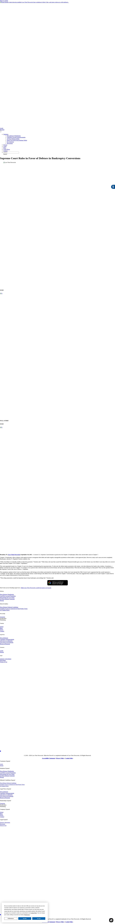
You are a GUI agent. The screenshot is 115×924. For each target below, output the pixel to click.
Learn (4, 146)
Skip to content (4, 0)
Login (1, 650)
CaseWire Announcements (7, 639)
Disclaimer (3, 660)
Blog (4, 148)
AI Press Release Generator (7, 599)
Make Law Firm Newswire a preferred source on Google (36, 587)
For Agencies (10, 142)
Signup (2, 652)
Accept (38, 918)
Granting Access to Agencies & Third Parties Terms (13, 608)
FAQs (1, 629)
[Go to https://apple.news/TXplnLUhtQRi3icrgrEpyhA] (57, 751)
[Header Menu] (0, 131)
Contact (5, 151)
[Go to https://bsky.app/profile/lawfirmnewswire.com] (57, 707)
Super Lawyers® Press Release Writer (17, 140)
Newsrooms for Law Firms (7, 597)
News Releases (4, 638)
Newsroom (10, 143)
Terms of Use (3, 662)
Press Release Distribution (14, 136)
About (1, 626)
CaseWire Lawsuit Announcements (16, 137)
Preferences (11, 918)
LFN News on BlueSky (6, 641)
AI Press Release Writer (13, 139)
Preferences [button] (27, 914)
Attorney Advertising (5, 659)
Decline (25, 918)
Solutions (5, 134)
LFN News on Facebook (6, 642)
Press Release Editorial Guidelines (9, 607)
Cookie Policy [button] (34, 913)
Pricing (5, 145)
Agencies (2, 617)
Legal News (6, 149)
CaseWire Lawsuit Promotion (8, 596)
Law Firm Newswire (14, 554)
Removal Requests (5, 644)
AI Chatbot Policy (5, 610)
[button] (5, 154)
